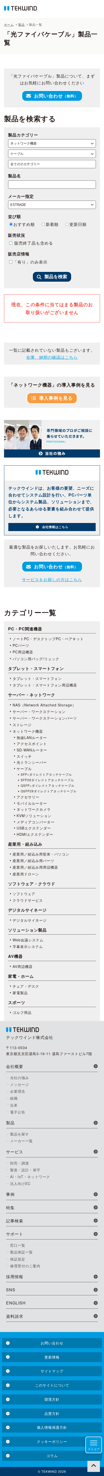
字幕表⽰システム (28, 946)
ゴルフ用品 (22, 1012)
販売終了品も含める (33, 243)
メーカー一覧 (21, 1140)
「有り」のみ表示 (30, 262)
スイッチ (24, 756)
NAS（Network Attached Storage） (44, 705)
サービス (14, 1152)
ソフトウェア (24, 893)
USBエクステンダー (34, 828)
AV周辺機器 (23, 966)
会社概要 (14, 1066)
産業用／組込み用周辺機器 (35, 867)
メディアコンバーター (36, 822)
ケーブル (24, 768)
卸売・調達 (19, 1162)
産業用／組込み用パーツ (33, 860)
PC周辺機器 (23, 652)
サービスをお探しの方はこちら (52, 579)
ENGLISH (16, 1303)
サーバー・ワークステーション (39, 711)
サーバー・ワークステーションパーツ (45, 718)
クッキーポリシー (52, 1441)
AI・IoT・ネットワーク (30, 1176)
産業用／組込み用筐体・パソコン (41, 854)
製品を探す (19, 1133)
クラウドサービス (28, 900)
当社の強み (19, 1077)
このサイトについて (52, 1385)
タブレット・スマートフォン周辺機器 (45, 685)
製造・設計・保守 (25, 1169)
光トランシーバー (32, 762)
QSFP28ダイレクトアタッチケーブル (48, 791)
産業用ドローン (26, 874)
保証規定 (17, 1258)
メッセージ (19, 1084)
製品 (10, 1123)
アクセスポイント (32, 743)
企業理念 (17, 1091)
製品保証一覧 (21, 1251)
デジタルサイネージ (30, 920)
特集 (10, 1207)
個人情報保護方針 (52, 1427)
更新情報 (52, 1357)
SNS (10, 1290)
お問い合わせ (56, 95)
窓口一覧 (17, 1245)
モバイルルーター (32, 803)
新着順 (52, 224)
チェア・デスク (26, 986)
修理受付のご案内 (25, 1265)
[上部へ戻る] (93, 1465)
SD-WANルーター (32, 750)
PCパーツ (21, 645)
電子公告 (17, 1111)
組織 (14, 1098)
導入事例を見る (56, 398)
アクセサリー (28, 797)
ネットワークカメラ (34, 809)
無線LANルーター (32, 737)
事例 (10, 1194)
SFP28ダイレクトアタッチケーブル (47, 780)
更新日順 (78, 224)
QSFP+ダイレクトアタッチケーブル (47, 785)
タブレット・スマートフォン (37, 678)
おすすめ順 (24, 224)
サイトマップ (52, 1370)
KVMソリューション (34, 815)
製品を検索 (55, 276)
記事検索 (14, 1221)
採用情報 (14, 1276)
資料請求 (14, 1316)
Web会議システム (28, 940)
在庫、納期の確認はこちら (52, 357)
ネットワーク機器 (28, 731)
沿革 (14, 1105)
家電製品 (20, 992)
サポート (14, 1234)
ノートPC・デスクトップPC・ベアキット (48, 638)
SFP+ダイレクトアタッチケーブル (46, 774)
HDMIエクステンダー (35, 834)
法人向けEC (20, 1183)
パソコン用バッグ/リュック (36, 658)
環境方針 (52, 1399)
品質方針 (52, 1413)
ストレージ (22, 724)
